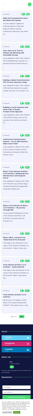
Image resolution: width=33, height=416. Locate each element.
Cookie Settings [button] (7, 412)
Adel (11, 361)
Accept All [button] (16, 412)
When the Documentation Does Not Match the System (15, 19)
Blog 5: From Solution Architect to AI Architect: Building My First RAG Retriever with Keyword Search (16, 174)
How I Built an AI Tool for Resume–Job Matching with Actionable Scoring (13, 53)
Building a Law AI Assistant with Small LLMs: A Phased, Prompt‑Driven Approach (15, 109)
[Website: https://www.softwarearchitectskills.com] (11, 367)
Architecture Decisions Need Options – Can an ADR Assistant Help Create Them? (15, 141)
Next (22, 316)
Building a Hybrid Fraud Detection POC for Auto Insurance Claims (16, 81)
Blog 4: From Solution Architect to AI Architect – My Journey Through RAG (15, 208)
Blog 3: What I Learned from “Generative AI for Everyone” (14, 239)
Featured (6, 14)
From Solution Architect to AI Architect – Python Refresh (14, 266)
